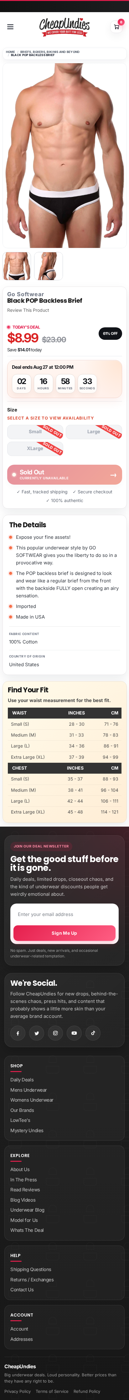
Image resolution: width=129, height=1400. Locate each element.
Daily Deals (22, 1080)
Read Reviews (25, 1190)
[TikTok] (93, 1033)
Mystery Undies (27, 1130)
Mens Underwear (28, 1090)
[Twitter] (36, 1033)
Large (93, 431)
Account (19, 1329)
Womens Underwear (32, 1100)
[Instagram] (55, 1033)
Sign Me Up (64, 933)
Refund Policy (87, 1391)
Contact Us (22, 1290)
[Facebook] (17, 1033)
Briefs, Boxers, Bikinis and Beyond (50, 52)
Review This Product (28, 310)
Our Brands (22, 1110)
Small (35, 431)
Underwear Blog (27, 1210)
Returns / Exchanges (32, 1280)
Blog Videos (22, 1200)
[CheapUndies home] (64, 27)
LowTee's (20, 1120)
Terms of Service (52, 1391)
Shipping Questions (30, 1269)
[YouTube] (74, 1033)
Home (10, 52)
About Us (19, 1169)
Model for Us (24, 1220)
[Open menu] (10, 27)
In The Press (23, 1180)
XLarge (35, 448)
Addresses (21, 1339)
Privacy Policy (17, 1391)
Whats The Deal (27, 1230)
